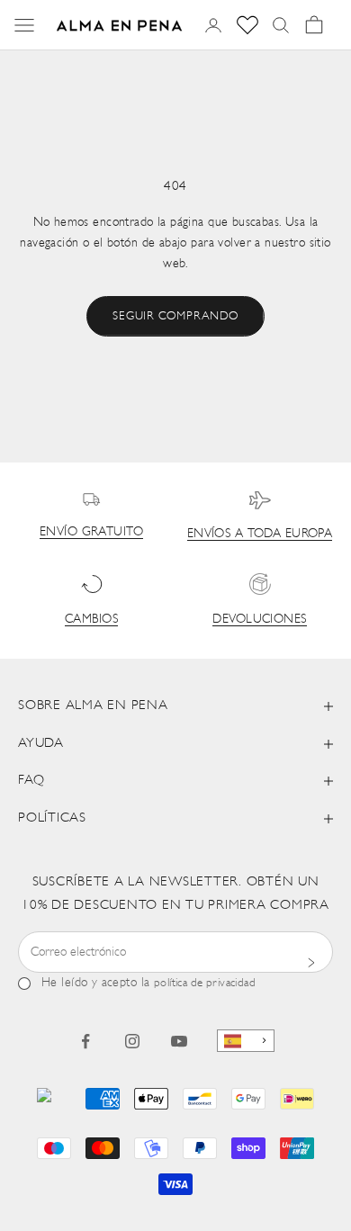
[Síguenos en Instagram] (132, 1041)
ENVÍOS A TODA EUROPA (259, 534)
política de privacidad (205, 983)
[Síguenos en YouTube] (179, 1041)
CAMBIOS (91, 619)
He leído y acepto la (148, 983)
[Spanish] (246, 1040)
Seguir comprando (175, 316)
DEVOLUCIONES (259, 619)
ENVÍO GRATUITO (91, 532)
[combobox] (245, 1040)
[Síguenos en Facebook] (85, 1041)
